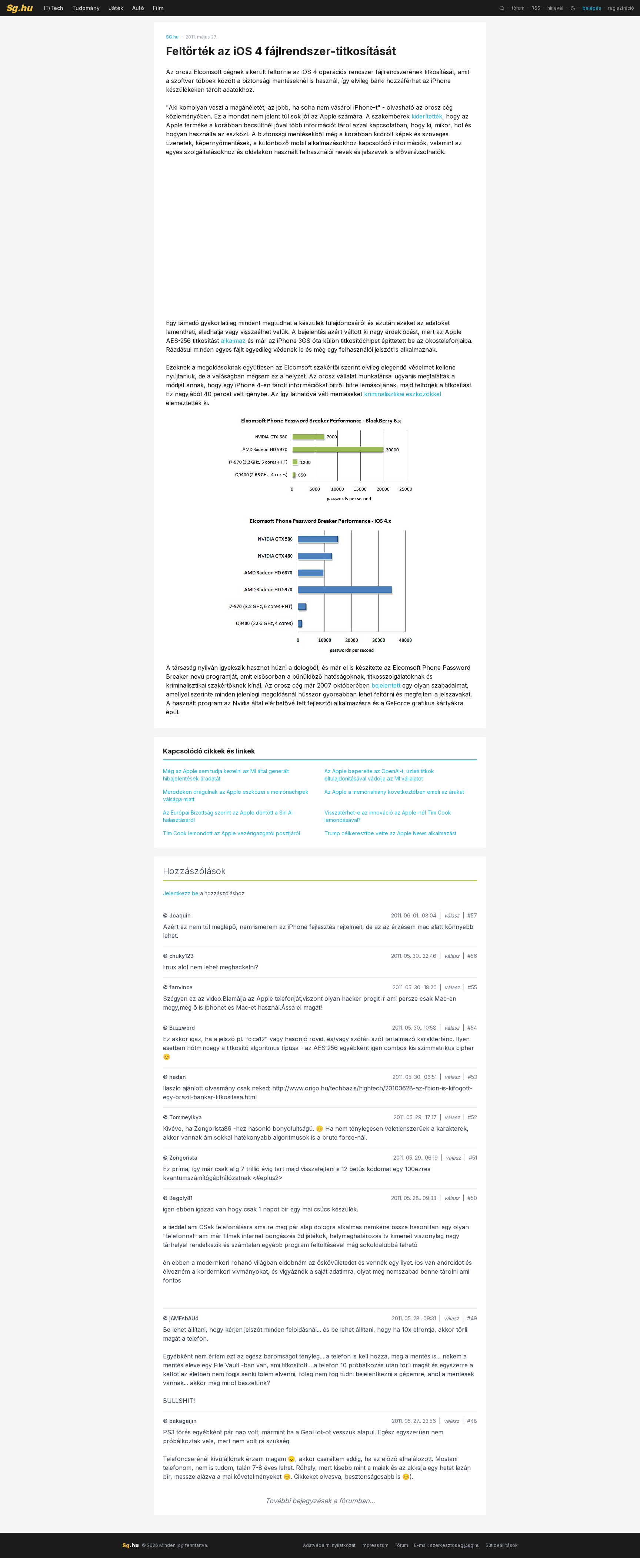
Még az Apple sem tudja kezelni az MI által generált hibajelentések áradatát (226, 775)
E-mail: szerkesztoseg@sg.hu (447, 1545)
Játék (116, 8)
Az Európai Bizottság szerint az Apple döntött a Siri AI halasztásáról (228, 816)
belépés (592, 8)
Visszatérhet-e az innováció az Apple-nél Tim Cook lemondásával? (387, 816)
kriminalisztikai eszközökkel (402, 394)
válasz (452, 915)
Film (158, 8)
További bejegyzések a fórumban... (320, 1501)
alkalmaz (233, 340)
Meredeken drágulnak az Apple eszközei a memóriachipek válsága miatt (236, 795)
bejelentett (385, 685)
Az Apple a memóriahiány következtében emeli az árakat (394, 792)
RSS (535, 8)
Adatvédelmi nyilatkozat (329, 1545)
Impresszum (375, 1545)
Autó (138, 8)
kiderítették (426, 116)
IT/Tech (53, 8)
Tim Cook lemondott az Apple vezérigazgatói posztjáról (231, 833)
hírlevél (555, 8)
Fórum (401, 1545)
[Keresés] (501, 8)
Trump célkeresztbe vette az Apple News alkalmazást (390, 833)
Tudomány (86, 8)
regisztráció (621, 8)
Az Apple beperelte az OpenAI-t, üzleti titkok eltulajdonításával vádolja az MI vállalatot (379, 775)
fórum (517, 8)
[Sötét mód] (573, 8)
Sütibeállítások (502, 1545)
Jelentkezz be (181, 893)
